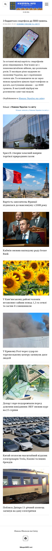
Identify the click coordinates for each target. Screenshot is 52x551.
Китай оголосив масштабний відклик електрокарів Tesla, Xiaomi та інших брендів (25, 459)
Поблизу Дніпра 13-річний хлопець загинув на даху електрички (23, 509)
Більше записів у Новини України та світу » (32, 110)
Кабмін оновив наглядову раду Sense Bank (25, 252)
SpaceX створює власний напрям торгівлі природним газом (22, 154)
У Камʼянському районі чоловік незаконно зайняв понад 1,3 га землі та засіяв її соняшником (25, 302)
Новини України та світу (28, 24)
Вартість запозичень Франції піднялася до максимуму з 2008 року (25, 203)
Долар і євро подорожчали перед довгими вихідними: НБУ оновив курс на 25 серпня (25, 407)
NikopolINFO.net (26, 547)
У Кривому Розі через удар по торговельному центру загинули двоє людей (25, 354)
